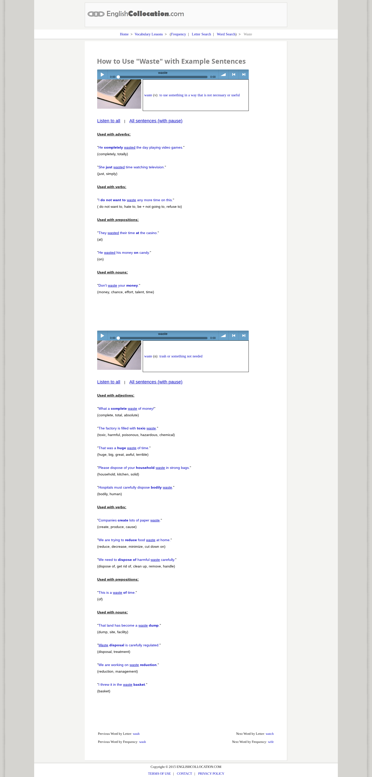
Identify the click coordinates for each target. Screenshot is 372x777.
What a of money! (126, 408)
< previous (234, 74)
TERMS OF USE (159, 773)
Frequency (178, 34)
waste (148, 95)
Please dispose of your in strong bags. (144, 468)
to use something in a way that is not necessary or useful (199, 95)
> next (244, 74)
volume (224, 74)
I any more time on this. (135, 200)
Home (124, 34)
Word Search (226, 34)
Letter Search (201, 34)
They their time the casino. (128, 233)
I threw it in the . (122, 684)
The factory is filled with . (127, 428)
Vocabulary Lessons (149, 34)
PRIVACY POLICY (211, 773)
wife (271, 742)
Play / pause (102, 74)
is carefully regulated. (128, 645)
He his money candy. (124, 252)
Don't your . (118, 285)
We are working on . (128, 665)
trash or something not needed (180, 356)
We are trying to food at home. (134, 540)
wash (136, 734)
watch (270, 734)
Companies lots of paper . (129, 520)
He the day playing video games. (140, 147)
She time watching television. (131, 167)
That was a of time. (123, 448)
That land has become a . (129, 625)
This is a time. (117, 592)
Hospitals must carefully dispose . (135, 487)
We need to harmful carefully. (136, 560)
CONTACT (184, 773)
